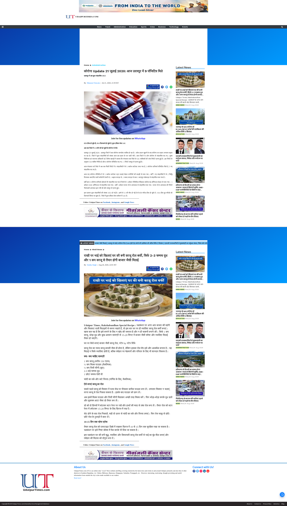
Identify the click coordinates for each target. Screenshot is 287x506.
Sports (143, 27)
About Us (80, 467)
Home (86, 65)
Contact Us (257, 504)
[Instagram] (201, 471)
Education (133, 27)
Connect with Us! (203, 467)
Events (185, 27)
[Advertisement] (143, 44)
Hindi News (97, 249)
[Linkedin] (204, 471)
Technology (174, 27)
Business (162, 27)
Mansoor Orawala (93, 83)
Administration (120, 27)
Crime (152, 27)
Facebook (106, 202)
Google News (129, 202)
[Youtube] (208, 471)
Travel (107, 27)
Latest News (183, 67)
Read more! (77, 478)
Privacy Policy (267, 504)
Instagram (116, 202)
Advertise (276, 504)
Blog (283, 504)
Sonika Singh (92, 265)
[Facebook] (194, 471)
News (99, 27)
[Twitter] (197, 471)
